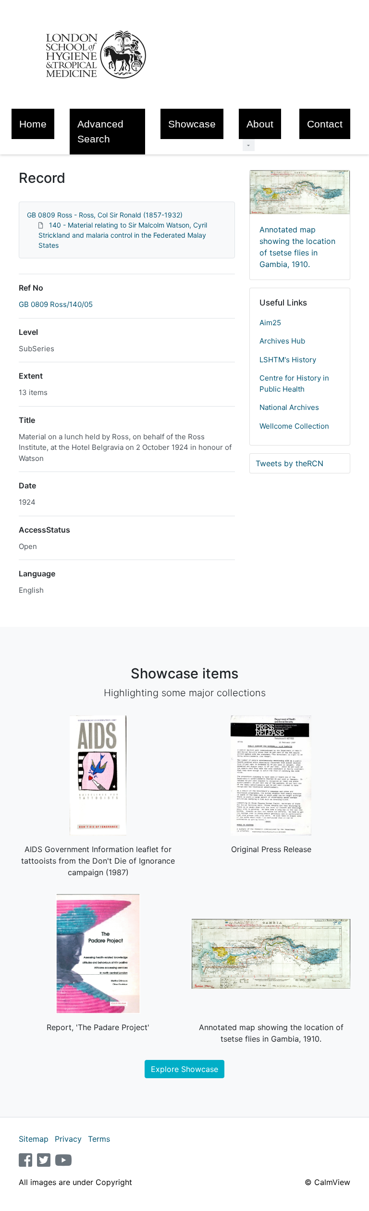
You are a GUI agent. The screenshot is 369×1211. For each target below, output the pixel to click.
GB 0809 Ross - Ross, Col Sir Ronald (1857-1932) (105, 215)
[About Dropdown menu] (249, 145)
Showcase (192, 123)
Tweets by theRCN (289, 463)
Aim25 (270, 322)
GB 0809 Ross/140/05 (56, 304)
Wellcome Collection (294, 426)
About (259, 123)
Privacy (68, 1139)
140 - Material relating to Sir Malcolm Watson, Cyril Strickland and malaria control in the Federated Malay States (122, 235)
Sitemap (34, 1139)
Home (33, 123)
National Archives (289, 407)
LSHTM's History (287, 359)
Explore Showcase (184, 1069)
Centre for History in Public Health (294, 383)
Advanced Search (100, 131)
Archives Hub (282, 340)
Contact (325, 123)
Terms (99, 1139)
